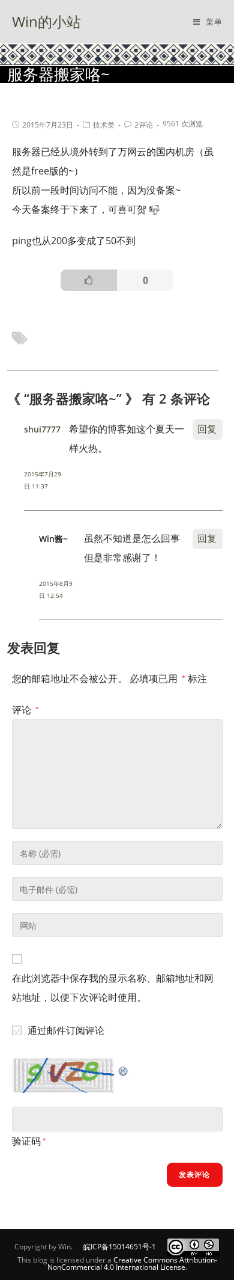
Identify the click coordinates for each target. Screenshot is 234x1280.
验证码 (26, 1141)
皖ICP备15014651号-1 (119, 1247)
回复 (207, 428)
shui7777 (42, 429)
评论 (25, 709)
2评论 (143, 125)
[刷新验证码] (123, 1067)
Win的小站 (46, 21)
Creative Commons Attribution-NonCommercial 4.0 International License (132, 1263)
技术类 (104, 125)
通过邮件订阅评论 (66, 1030)
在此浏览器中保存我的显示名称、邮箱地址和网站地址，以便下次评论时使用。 (113, 987)
